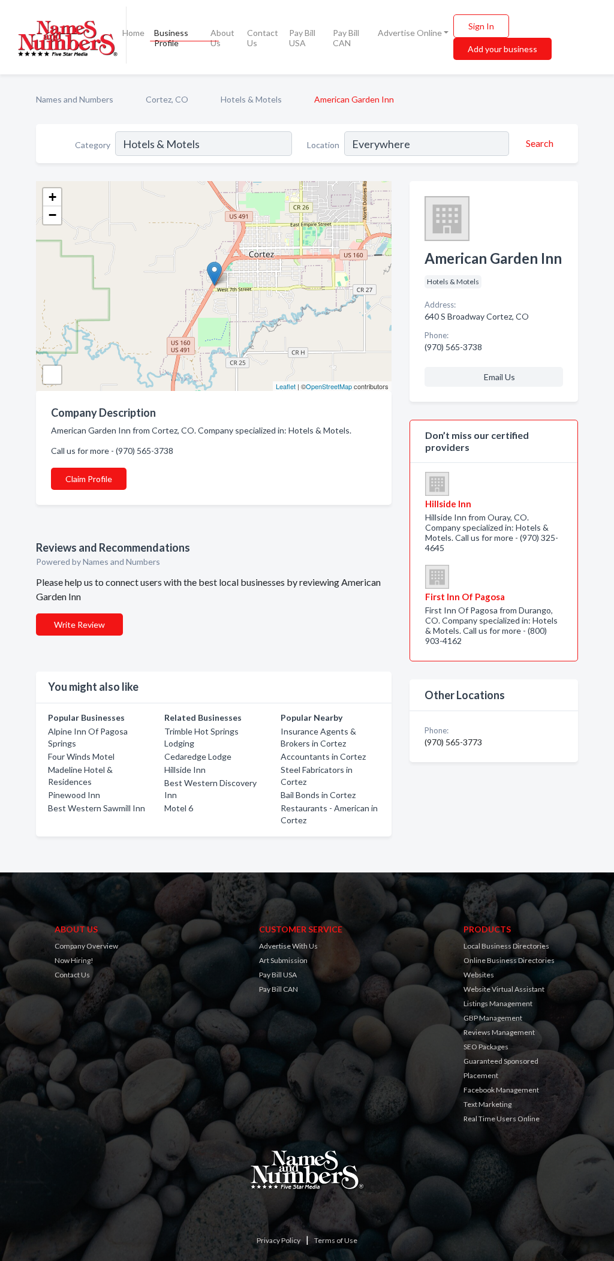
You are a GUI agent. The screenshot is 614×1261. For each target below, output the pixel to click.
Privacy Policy (278, 1240)
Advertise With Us (288, 945)
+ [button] (52, 196)
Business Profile (171, 38)
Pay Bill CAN (346, 38)
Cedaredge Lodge (197, 756)
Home (133, 33)
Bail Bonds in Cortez (318, 795)
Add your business (502, 49)
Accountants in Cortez (323, 756)
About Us (222, 38)
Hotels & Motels (251, 99)
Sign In (481, 26)
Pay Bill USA (302, 38)
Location (323, 145)
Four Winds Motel (81, 756)
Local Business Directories (506, 945)
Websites (478, 974)
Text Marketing (487, 1104)
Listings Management (497, 1003)
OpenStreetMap (329, 386)
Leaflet (286, 386)
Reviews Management (499, 1032)
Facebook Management (501, 1089)
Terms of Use (335, 1240)
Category (92, 145)
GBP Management (492, 1017)
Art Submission (283, 960)
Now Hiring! (74, 960)
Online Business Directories (509, 960)
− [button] (52, 214)
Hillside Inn (185, 770)
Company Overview (86, 945)
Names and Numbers (74, 99)
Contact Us (262, 38)
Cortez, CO (167, 99)
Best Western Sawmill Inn (96, 808)
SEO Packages (485, 1046)
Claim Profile (88, 479)
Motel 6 (178, 808)
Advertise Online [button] (410, 33)
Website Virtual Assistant (503, 989)
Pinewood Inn (74, 795)
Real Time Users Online (501, 1118)
